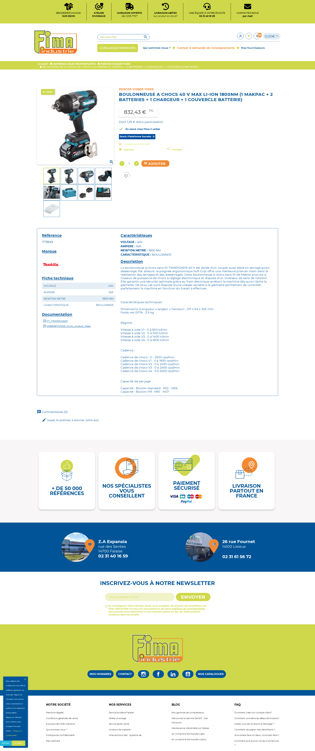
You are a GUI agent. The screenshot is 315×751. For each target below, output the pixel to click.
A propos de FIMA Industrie (60, 724)
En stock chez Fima (138, 129)
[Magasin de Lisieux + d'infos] (201, 547)
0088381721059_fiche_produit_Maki (69, 326)
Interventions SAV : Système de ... (126, 735)
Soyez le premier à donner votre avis (70, 420)
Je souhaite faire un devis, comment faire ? (256, 735)
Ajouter (156, 164)
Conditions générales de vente (62, 718)
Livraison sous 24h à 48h (137, 144)
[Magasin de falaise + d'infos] (77, 547)
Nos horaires (100, 674)
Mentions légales (54, 712)
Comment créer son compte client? (253, 712)
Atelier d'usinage (117, 718)
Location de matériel (120, 729)
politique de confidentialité (188, 608)
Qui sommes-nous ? (56, 729)
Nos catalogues (211, 674)
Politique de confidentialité (60, 735)
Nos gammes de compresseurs (188, 712)
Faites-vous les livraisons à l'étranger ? (254, 724)
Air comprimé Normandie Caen (188, 734)
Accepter (18, 743)
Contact (125, 674)
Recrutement (53, 741)
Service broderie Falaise (121, 712)
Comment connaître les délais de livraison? (256, 718)
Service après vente (119, 724)
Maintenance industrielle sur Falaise (190, 728)
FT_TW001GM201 (57, 321)
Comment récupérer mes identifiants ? (254, 729)
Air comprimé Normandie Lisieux (189, 739)
